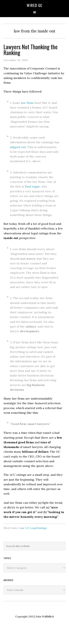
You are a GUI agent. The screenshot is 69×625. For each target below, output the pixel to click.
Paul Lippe (32, 186)
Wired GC (34, 5)
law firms (27, 103)
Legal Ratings (38, 528)
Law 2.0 (24, 528)
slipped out (18, 147)
